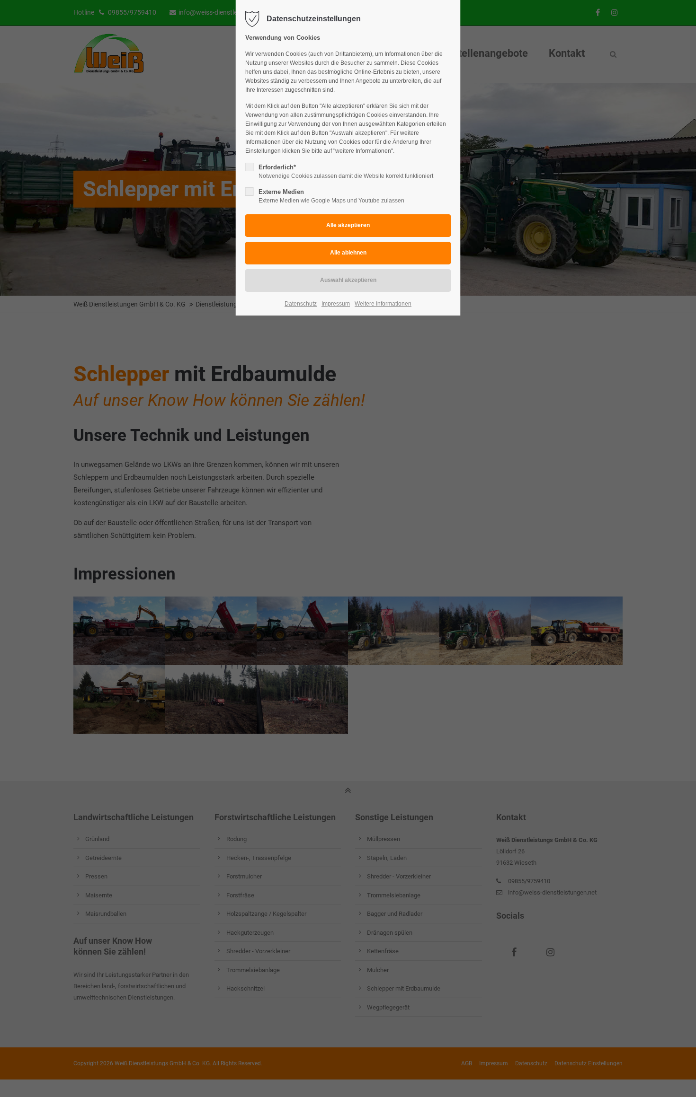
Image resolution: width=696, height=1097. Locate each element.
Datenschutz (301, 303)
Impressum (335, 303)
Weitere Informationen (383, 303)
